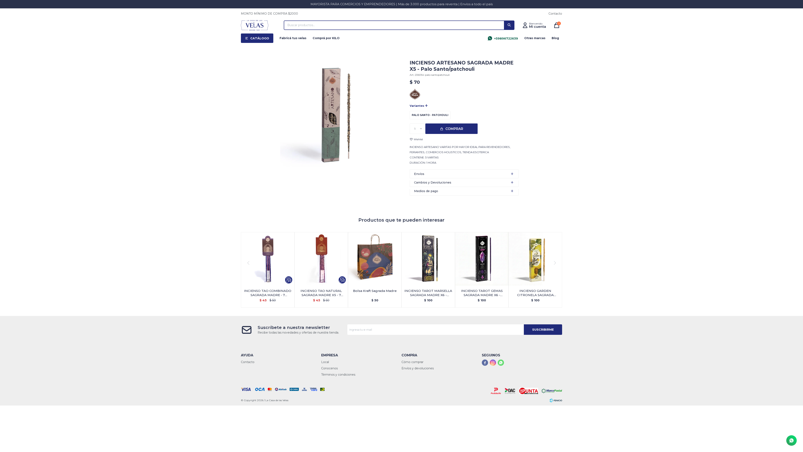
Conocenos (329, 368)
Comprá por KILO (326, 38)
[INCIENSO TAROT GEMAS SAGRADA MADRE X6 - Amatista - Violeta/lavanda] (482, 259)
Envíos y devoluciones (418, 368)
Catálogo (259, 38)
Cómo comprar (412, 362)
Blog (555, 38)
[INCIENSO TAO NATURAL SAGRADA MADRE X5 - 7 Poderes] (321, 259)
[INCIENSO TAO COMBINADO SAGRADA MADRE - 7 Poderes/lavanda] (267, 259)
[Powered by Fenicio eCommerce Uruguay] (556, 400)
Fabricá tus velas (293, 38)
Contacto (555, 13)
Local (325, 362)
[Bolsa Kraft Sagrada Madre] (375, 259)
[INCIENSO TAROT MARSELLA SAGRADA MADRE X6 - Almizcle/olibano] (428, 259)
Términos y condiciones (338, 374)
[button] (509, 25)
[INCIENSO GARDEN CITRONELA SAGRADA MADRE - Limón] (535, 259)
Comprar (454, 129)
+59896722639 (506, 38)
